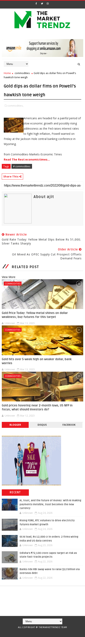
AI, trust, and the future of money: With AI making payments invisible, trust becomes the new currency (50, 504)
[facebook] (36, 4)
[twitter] (42, 4)
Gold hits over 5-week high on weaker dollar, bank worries (37, 361)
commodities (22, 73)
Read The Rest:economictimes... (27, 159)
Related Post (25, 267)
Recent (15, 492)
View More (8, 277)
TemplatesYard (41, 632)
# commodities (21, 166)
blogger (15, 424)
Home (7, 73)
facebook (69, 424)
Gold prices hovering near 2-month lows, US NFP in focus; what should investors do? (37, 407)
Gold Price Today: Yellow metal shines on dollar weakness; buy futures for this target (35, 315)
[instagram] (48, 4)
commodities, (16, 105)
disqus (42, 424)
